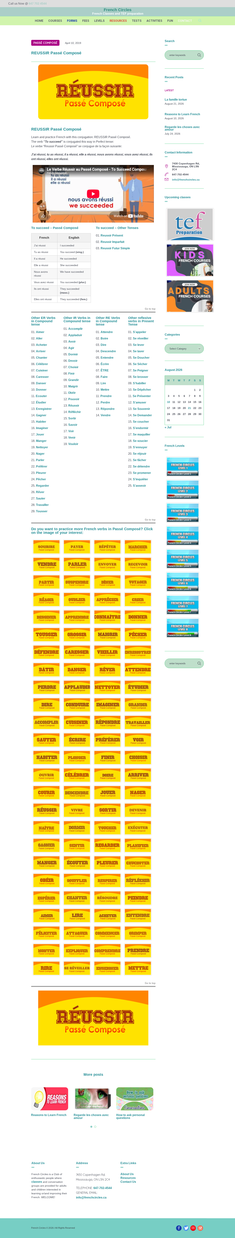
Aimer (40, 332)
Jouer (40, 434)
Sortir (72, 418)
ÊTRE (105, 370)
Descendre (108, 351)
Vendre (106, 415)
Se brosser (140, 376)
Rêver (40, 492)
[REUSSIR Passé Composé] (93, 91)
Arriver (41, 351)
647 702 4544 (38, 3)
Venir (71, 437)
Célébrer (42, 364)
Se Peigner (140, 370)
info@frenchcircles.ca (186, 179)
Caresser (42, 376)
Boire (104, 338)
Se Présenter (142, 396)
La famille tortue (176, 99)
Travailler (42, 504)
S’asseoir (139, 485)
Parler (40, 460)
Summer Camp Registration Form (129, 1116)
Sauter (40, 498)
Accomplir (75, 328)
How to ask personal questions (89, 1116)
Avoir (72, 341)
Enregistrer (44, 408)
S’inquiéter (140, 479)
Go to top (150, 308)
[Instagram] (200, 1228)
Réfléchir (74, 412)
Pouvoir (73, 399)
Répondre (108, 408)
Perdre (105, 402)
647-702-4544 (102, 1188)
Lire (103, 383)
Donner (41, 389)
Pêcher (41, 479)
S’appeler (139, 332)
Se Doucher (141, 357)
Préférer (41, 466)
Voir (71, 431)
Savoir (72, 424)
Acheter (41, 344)
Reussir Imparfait (112, 241)
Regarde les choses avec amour (49, 1116)
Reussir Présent (112, 235)
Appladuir (75, 335)
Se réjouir (139, 453)
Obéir (72, 392)
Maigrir (73, 386)
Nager (40, 453)
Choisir (73, 367)
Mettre (105, 389)
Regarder (42, 485)
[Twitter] (186, 1228)
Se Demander (142, 415)
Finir (71, 373)
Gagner (41, 415)
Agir (71, 348)
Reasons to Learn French (182, 114)
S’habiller (139, 383)
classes (36, 1181)
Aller (39, 338)
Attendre (107, 332)
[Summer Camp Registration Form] (135, 1098)
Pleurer (41, 472)
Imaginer (42, 428)
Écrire (105, 364)
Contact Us (128, 1181)
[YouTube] (193, 1228)
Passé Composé (45, 43)
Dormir (73, 354)
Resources (128, 1177)
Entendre (107, 357)
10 (168, 402)
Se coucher (141, 421)
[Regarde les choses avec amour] (50, 1098)
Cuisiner (42, 370)
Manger (41, 440)
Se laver (138, 351)
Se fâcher (139, 460)
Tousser (41, 511)
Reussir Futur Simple (115, 248)
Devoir (72, 360)
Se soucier (140, 440)
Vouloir (73, 444)
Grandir (73, 380)
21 (189, 408)
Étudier (41, 402)
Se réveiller (140, 338)
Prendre (106, 396)
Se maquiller (141, 434)
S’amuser (139, 402)
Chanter (41, 357)
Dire (103, 344)
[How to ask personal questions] (93, 1098)
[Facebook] (179, 1228)
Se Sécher (140, 364)
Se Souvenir (141, 408)
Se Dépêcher (142, 389)
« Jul (168, 427)
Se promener (142, 472)
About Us (127, 1174)
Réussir (73, 405)
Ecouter (41, 396)
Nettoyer (42, 447)
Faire (104, 376)
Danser (41, 383)
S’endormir (140, 428)
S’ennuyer (140, 447)
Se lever (138, 344)
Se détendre (141, 466)
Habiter (41, 421)
